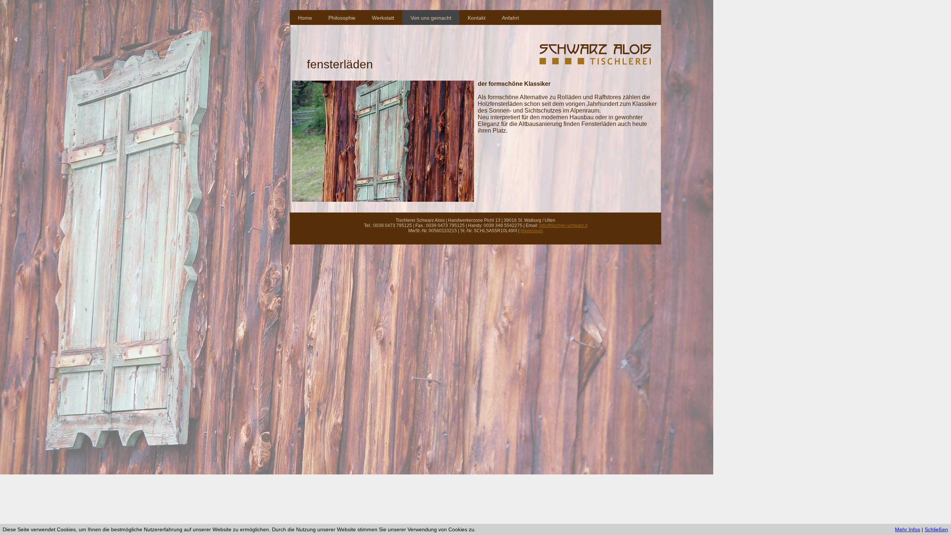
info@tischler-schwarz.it (563, 225)
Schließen (936, 529)
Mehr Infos (907, 529)
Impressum (531, 230)
